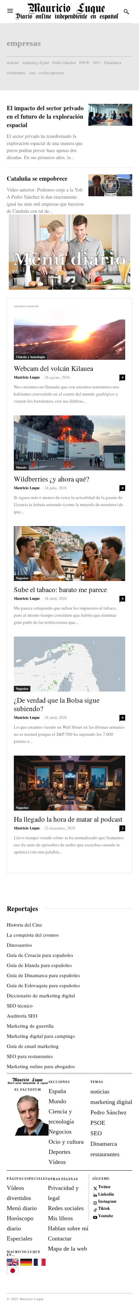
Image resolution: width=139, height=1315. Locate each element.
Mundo (21, 467)
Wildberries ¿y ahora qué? (51, 479)
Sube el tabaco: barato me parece (60, 589)
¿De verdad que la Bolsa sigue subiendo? (57, 704)
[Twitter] (95, 1187)
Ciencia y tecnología (30, 356)
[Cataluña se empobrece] (110, 185)
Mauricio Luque (27, 377)
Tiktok (104, 1208)
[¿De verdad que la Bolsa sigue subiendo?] (69, 664)
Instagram (107, 1201)
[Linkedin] (95, 1194)
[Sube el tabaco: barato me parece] (69, 553)
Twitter (104, 1187)
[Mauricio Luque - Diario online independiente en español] (66, 11)
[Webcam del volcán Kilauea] (69, 332)
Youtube (105, 1216)
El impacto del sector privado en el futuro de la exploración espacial (45, 116)
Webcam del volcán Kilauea (53, 368)
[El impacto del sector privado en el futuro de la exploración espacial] (110, 115)
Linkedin (106, 1194)
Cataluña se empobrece (37, 178)
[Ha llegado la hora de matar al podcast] (69, 783)
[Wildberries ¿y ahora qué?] (69, 442)
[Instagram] (95, 1201)
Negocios (22, 578)
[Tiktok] (95, 1209)
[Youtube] (95, 1216)
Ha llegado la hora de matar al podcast (68, 819)
